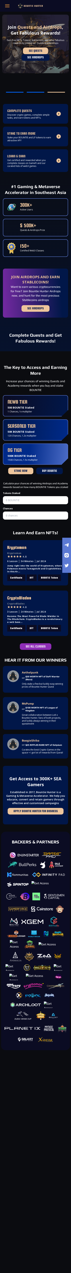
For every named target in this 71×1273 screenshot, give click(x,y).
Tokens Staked (11, 493)
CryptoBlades (19, 598)
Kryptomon (17, 547)
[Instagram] (66, 555)
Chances (8, 508)
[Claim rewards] (62, 755)
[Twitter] (66, 565)
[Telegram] (66, 545)
